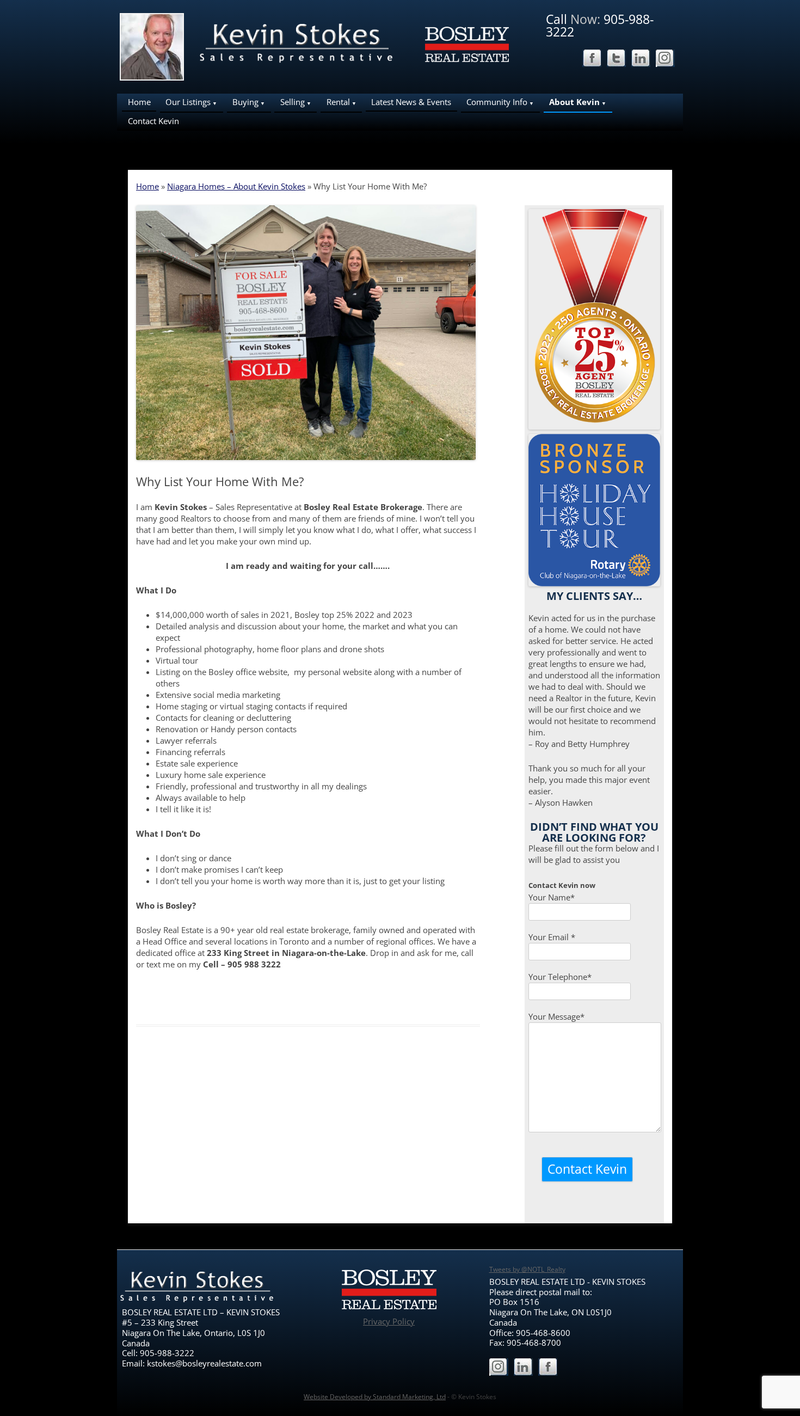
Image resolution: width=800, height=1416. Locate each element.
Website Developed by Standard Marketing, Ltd (375, 1396)
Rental (338, 101)
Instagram (665, 59)
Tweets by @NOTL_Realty (527, 1269)
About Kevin (574, 101)
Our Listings (188, 101)
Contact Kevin (153, 120)
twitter (616, 59)
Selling (292, 101)
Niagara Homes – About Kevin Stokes (236, 186)
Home (139, 101)
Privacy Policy (389, 1321)
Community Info (496, 101)
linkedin (640, 59)
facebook (591, 59)
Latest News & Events (411, 101)
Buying (245, 101)
